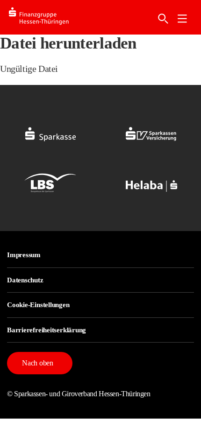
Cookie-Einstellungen (38, 305)
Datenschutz (25, 280)
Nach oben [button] (37, 363)
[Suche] (163, 18)
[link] (182, 18)
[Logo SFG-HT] (46, 17)
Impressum (24, 255)
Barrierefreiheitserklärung (46, 330)
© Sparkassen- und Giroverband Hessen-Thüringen (79, 394)
